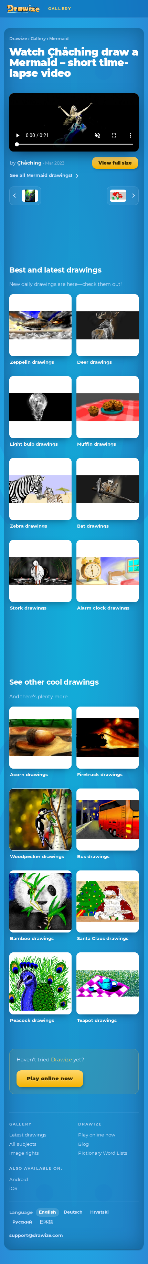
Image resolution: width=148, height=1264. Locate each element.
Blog (83, 1144)
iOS (13, 1188)
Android (18, 1179)
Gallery (38, 38)
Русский (22, 1222)
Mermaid (58, 38)
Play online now (50, 1078)
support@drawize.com (36, 1235)
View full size (115, 163)
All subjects (22, 1144)
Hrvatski (99, 1212)
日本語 (46, 1222)
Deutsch (73, 1212)
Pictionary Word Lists (102, 1153)
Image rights (24, 1153)
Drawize (18, 38)
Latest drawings (27, 1134)
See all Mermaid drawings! (41, 175)
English (47, 1212)
